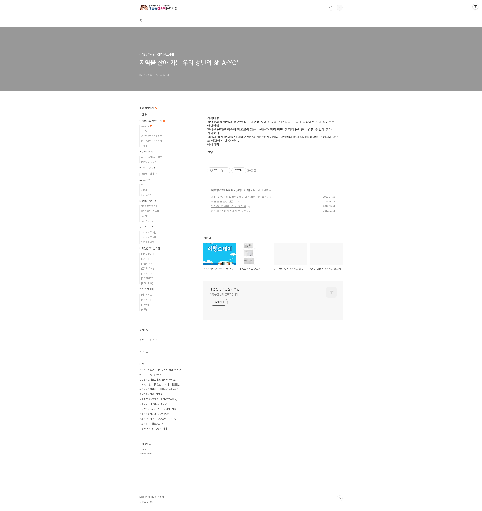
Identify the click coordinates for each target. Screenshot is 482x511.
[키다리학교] (147, 294)
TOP (340, 498)
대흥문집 (175, 384)
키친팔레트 (146, 194)
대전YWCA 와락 (168, 399)
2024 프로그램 (148, 237)
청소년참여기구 (146, 418)
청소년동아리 (158, 423)
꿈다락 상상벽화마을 (171, 369)
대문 (158, 369)
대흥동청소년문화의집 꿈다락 (153, 404)
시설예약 (143, 114)
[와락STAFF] (147, 253)
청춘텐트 (145, 216)
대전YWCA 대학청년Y (150, 428)
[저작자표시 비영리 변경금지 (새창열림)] (251, 170)
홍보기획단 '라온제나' (151, 211)
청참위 (142, 369)
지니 (167, 384)
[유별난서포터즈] (149, 162)
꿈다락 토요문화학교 (149, 399)
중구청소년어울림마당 (149, 379)
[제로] (144, 309)
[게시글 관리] (226, 170)
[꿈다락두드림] (148, 268)
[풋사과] (145, 258)
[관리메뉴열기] (475, 6)
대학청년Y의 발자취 (222, 190)
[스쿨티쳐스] (147, 263)
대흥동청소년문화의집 (225, 289)
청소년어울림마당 (147, 413)
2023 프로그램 (148, 242)
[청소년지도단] (148, 273)
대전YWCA (163, 413)
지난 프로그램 (146, 227)
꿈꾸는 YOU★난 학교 (151, 157)
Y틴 (143, 185)
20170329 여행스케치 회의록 (228, 206)
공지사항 (145, 126)
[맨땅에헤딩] (147, 278)
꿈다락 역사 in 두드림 (149, 409)
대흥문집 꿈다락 (155, 374)
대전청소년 (161, 418)
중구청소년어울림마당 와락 (152, 394)
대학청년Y (157, 384)
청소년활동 (144, 423)
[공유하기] (221, 170)
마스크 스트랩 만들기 (223, 201)
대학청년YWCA (147, 200)
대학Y (142, 384)
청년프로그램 (147, 221)
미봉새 (144, 190)
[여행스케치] (243, 190)
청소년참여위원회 (147, 389)
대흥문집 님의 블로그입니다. (224, 294)
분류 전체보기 (146, 108)
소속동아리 (145, 179)
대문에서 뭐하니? (149, 173)
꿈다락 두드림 (168, 379)
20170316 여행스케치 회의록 (228, 210)
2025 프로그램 (148, 232)
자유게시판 (146, 145)
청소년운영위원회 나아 (151, 135)
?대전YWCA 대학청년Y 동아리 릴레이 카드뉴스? (239, 196)
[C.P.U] (145, 304)
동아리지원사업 (169, 409)
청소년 (151, 369)
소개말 (144, 131)
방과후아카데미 (147, 151)
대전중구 (172, 418)
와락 (165, 428)
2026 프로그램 (147, 168)
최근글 (142, 340)
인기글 (153, 340)
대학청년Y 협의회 (149, 206)
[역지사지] (146, 299)
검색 (331, 7)
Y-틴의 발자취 (146, 289)
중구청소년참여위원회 (151, 140)
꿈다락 (142, 374)
